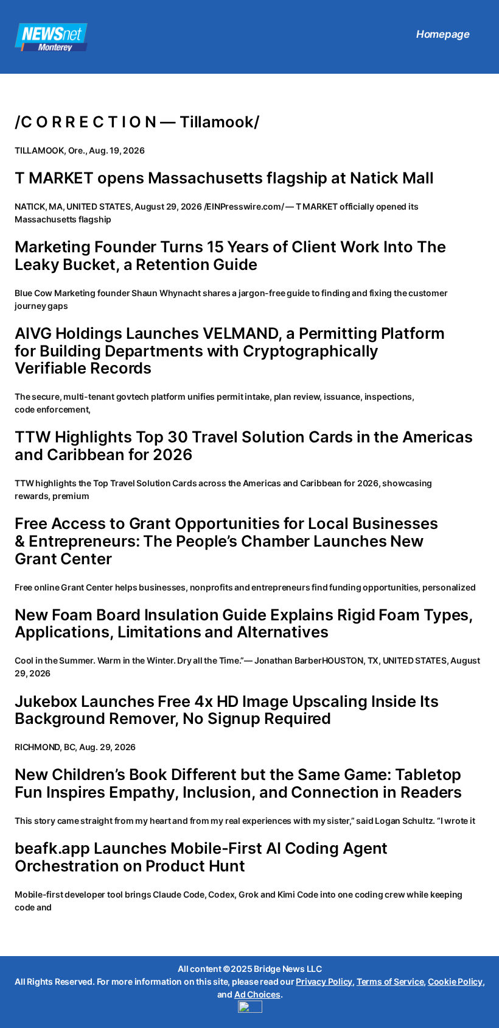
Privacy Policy (324, 981)
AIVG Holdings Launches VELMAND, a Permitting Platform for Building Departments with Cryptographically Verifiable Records (230, 351)
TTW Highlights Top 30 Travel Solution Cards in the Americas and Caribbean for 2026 (244, 445)
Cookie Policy (455, 981)
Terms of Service (390, 981)
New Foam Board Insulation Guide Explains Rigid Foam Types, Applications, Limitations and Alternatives (244, 623)
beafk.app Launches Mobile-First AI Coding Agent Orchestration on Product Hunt (201, 857)
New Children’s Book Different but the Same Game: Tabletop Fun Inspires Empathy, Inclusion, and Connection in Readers (238, 783)
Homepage (443, 34)
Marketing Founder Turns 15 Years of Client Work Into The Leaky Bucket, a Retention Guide (230, 255)
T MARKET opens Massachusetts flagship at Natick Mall (224, 178)
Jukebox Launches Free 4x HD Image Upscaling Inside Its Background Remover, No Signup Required (227, 710)
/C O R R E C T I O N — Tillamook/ (137, 122)
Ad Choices (257, 994)
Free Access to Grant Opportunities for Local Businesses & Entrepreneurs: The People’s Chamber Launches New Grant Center (226, 541)
